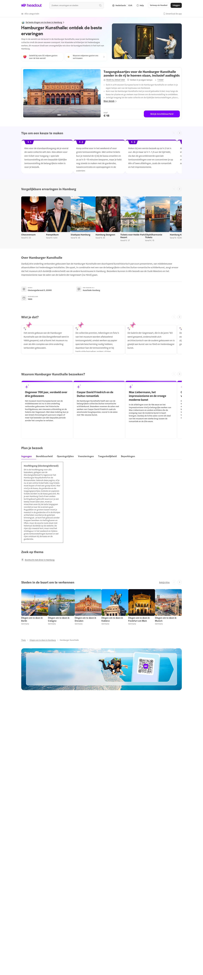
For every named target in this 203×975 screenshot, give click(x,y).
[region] (62, 93)
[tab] (27, 457)
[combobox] (76, 5)
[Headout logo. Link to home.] (31, 5)
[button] (30, 13)
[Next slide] (179, 133)
